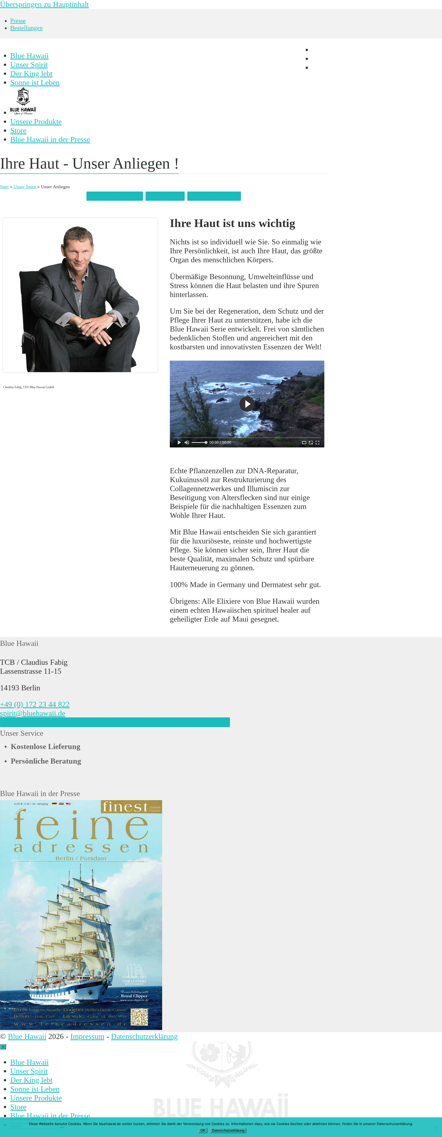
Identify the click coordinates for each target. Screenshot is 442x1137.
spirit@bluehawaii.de (32, 713)
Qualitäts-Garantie (115, 196)
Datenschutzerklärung (144, 1036)
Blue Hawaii (27, 1036)
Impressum (87, 1036)
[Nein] (435, 1127)
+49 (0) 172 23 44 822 (35, 704)
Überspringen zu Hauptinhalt (44, 4)
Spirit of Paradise (214, 196)
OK (203, 1130)
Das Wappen (165, 196)
